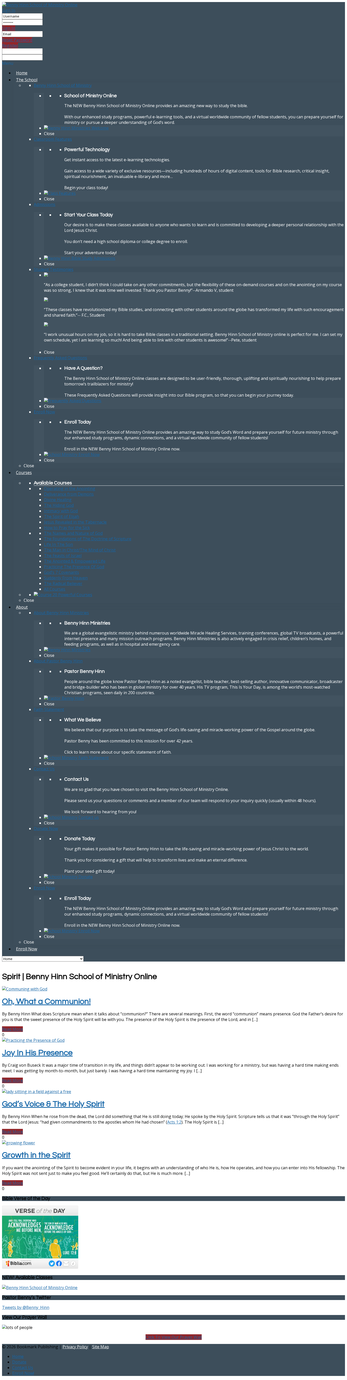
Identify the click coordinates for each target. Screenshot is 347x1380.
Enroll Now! (23, 1373)
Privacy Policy (75, 1347)
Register (10, 45)
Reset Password (17, 40)
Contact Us (22, 1367)
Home (18, 1356)
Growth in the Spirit (36, 1155)
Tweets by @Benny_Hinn (25, 1307)
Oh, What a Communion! (46, 1001)
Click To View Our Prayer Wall (174, 1337)
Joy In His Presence (37, 1053)
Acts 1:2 (174, 1122)
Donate (19, 1362)
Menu (7, 63)
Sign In (8, 10)
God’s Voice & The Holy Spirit (53, 1104)
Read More (12, 1029)
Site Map (100, 1347)
